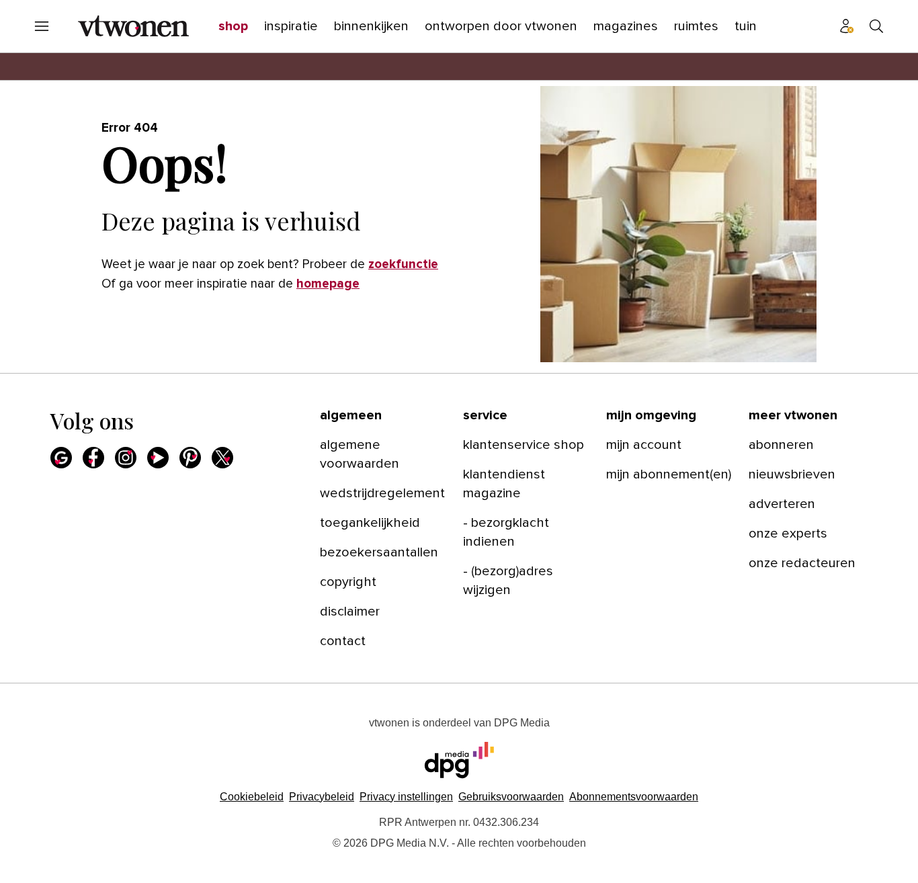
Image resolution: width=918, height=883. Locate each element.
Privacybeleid (321, 796)
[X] (222, 457)
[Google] (61, 457)
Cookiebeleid (252, 796)
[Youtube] (158, 457)
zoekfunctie (403, 264)
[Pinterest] (190, 457)
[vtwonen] (133, 26)
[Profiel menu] (846, 26)
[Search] (876, 26)
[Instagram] (125, 457)
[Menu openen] (41, 26)
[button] (406, 796)
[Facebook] (93, 457)
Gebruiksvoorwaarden (511, 796)
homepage (328, 284)
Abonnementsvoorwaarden (633, 796)
